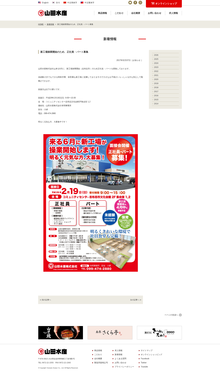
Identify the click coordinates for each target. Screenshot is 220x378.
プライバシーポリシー (124, 367)
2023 (156, 67)
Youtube (144, 367)
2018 (156, 87)
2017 (156, 91)
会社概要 (135, 13)
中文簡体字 (72, 3)
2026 (156, 55)
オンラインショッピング (151, 354)
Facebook (145, 358)
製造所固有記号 (101, 362)
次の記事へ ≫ (135, 300)
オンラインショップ (166, 3)
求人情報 (173, 13)
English (45, 3)
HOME (41, 24)
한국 (58, 3)
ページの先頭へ (171, 315)
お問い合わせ (154, 13)
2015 (156, 100)
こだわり (119, 13)
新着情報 (50, 24)
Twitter (144, 362)
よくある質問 (120, 358)
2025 (156, 59)
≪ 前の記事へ (45, 300)
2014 (156, 104)
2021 (156, 75)
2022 (156, 71)
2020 (156, 79)
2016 (156, 96)
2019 (156, 83)
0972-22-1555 (48, 363)
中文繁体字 (89, 3)
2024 (156, 63)
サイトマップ (147, 350)
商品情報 (102, 13)
